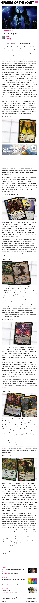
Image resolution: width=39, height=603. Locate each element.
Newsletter (20, 4)
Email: (4, 553)
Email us (35, 598)
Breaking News (4, 567)
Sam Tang (5, 584)
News (7, 4)
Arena (11, 4)
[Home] (19, 2)
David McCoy (6, 573)
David (35, 601)
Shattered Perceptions (8, 30)
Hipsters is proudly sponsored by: (13, 43)
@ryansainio (9, 38)
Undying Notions (6, 590)
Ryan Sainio (9, 36)
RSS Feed (4, 601)
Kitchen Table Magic (5, 577)
